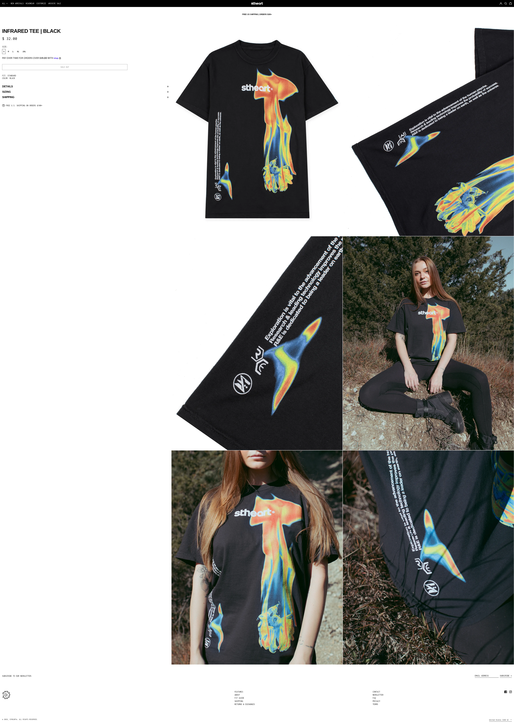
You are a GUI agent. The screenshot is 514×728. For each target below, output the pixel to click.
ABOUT (237, 695)
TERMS (375, 704)
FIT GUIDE (239, 698)
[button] (510, 3)
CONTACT (376, 692)
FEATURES (239, 692)
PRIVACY (376, 701)
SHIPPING (239, 701)
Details (7, 86)
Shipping (8, 97)
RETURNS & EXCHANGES (245, 704)
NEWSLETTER (378, 695)
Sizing (6, 91)
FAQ (374, 698)
